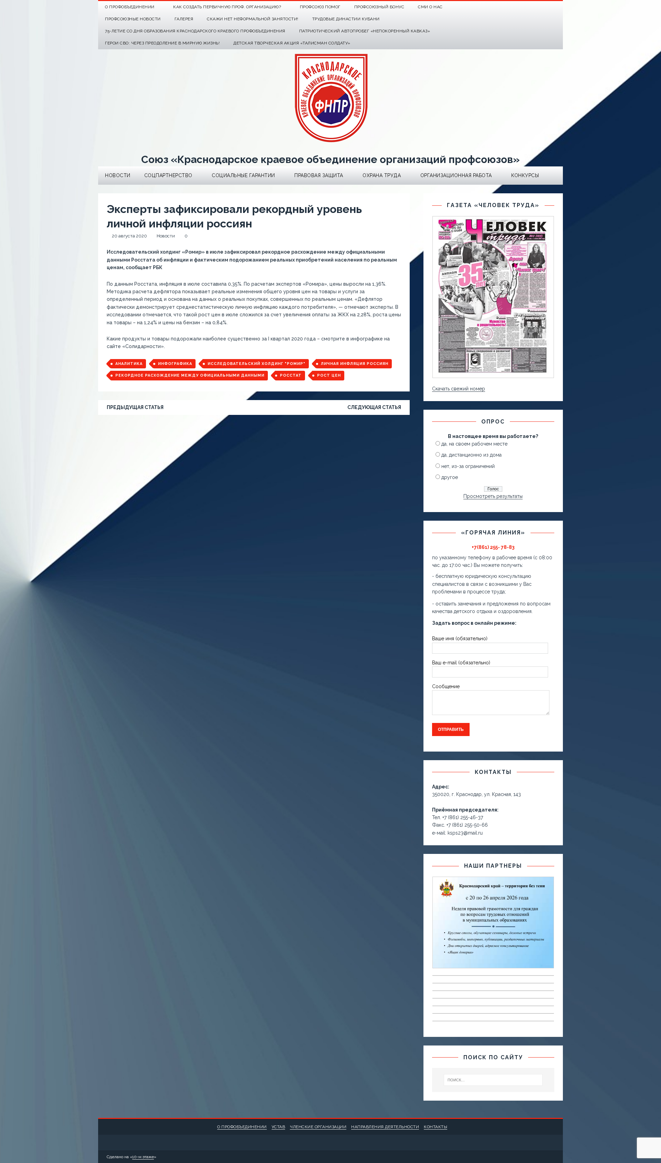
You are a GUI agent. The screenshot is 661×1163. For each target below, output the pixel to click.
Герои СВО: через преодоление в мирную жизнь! (162, 43)
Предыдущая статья (135, 407)
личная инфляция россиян (354, 363)
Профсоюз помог (320, 6)
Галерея (184, 19)
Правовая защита (318, 175)
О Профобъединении (130, 6)
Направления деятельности (385, 1126)
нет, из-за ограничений (468, 466)
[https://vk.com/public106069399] (557, 7)
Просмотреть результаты (493, 496)
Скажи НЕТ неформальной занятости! (252, 19)
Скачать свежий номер (458, 388)
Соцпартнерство (168, 175)
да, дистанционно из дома (471, 455)
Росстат (291, 375)
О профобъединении (242, 1126)
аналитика (129, 363)
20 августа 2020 (129, 235)
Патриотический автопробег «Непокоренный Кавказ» (364, 31)
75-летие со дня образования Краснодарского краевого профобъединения (195, 31)
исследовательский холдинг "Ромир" (256, 363)
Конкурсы (525, 175)
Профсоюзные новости (133, 19)
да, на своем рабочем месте (474, 444)
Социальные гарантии (243, 175)
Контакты (435, 1126)
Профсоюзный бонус (379, 6)
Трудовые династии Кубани (346, 19)
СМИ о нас (430, 6)
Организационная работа (456, 175)
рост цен (329, 375)
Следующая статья (374, 407)
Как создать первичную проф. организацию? (227, 6)
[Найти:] (493, 1080)
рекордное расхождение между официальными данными (189, 375)
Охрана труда (382, 175)
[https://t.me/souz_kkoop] (543, 7)
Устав (278, 1126)
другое (449, 477)
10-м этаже (143, 1156)
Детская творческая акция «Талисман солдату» (291, 43)
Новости (117, 175)
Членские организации (318, 1126)
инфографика (175, 363)
